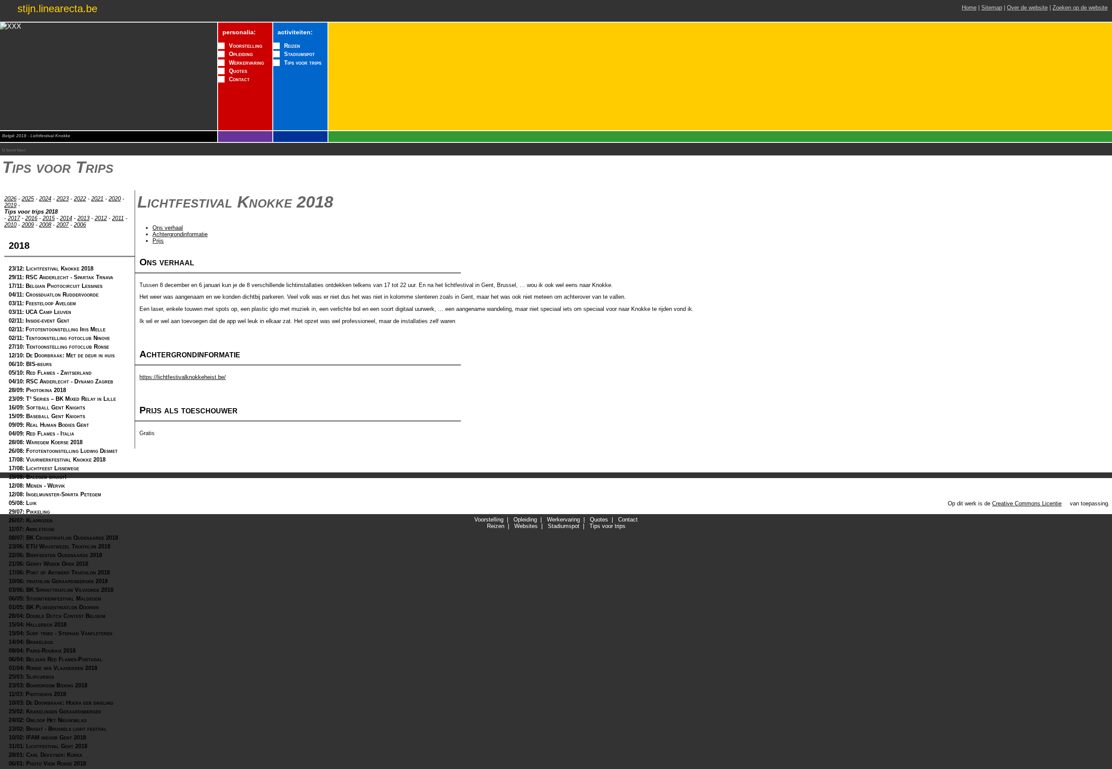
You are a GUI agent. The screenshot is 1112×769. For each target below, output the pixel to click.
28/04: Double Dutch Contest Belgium (57, 616)
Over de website (1027, 7)
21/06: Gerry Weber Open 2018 (48, 564)
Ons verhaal (167, 227)
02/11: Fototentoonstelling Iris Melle (57, 329)
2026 (10, 198)
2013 (83, 218)
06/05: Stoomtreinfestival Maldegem (55, 598)
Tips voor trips (302, 62)
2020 (115, 198)
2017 (14, 218)
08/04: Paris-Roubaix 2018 (42, 650)
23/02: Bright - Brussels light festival (58, 729)
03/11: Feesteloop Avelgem (42, 303)
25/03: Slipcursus (31, 676)
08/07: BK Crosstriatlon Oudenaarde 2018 (63, 538)
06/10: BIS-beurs (30, 364)
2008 (45, 224)
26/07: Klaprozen (31, 520)
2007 (62, 224)
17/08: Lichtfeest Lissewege (44, 468)
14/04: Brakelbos (31, 642)
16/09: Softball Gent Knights (47, 407)
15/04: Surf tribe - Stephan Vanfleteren (61, 633)
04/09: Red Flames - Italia (41, 433)
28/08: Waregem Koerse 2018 (46, 442)
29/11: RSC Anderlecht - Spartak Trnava (61, 277)
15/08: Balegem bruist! (37, 477)
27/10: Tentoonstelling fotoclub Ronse (59, 346)
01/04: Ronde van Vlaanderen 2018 (53, 668)
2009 (28, 224)
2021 (97, 198)
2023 (62, 198)
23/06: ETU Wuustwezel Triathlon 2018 (59, 546)
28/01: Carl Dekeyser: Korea (46, 755)
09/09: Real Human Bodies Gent (49, 425)
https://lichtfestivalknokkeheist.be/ (182, 377)
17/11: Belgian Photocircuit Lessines (56, 286)
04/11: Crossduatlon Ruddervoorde (54, 294)
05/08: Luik (23, 503)
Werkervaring (246, 62)
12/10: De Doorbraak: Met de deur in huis (62, 355)
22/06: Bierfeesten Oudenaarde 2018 (55, 555)
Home (969, 7)
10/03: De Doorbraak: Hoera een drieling (61, 703)
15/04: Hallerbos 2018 (37, 624)
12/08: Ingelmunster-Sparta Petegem (55, 494)
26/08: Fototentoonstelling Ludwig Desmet (63, 451)
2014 (66, 218)
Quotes (238, 71)
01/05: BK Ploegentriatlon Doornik (54, 607)
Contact (239, 79)
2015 (49, 218)
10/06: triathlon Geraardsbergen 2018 (58, 581)
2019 (10, 205)
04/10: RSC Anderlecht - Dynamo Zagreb (61, 381)
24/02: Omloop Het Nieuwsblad (48, 720)
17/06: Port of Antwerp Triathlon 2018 (59, 572)
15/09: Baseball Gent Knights (47, 416)
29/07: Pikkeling (29, 511)
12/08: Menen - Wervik (37, 485)
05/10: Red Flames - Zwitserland (50, 373)
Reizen (292, 46)
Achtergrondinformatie (180, 234)
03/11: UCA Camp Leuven (40, 312)
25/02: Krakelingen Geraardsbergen (55, 711)
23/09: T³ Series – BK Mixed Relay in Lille (62, 399)
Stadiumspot (299, 54)
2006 (80, 224)
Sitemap (991, 7)
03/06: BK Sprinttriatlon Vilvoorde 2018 (61, 590)
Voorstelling (245, 46)
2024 (45, 198)
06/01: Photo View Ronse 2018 (47, 763)
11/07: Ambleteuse (32, 529)
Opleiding (241, 54)
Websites (526, 526)
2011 (118, 218)
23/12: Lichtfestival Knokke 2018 (51, 268)
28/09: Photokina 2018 (37, 390)
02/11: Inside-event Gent (39, 320)
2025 (28, 198)
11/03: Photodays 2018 (37, 694)
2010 (10, 224)
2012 (101, 218)
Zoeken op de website (1080, 7)
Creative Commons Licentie (1027, 503)
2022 (80, 198)
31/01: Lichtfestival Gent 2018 (48, 746)
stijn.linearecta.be (57, 8)
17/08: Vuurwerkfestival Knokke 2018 (57, 459)
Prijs (158, 241)
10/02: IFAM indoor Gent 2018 (47, 737)
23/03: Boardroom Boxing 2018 (48, 685)
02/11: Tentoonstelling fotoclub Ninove (59, 338)
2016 (31, 218)
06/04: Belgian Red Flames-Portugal (56, 659)
